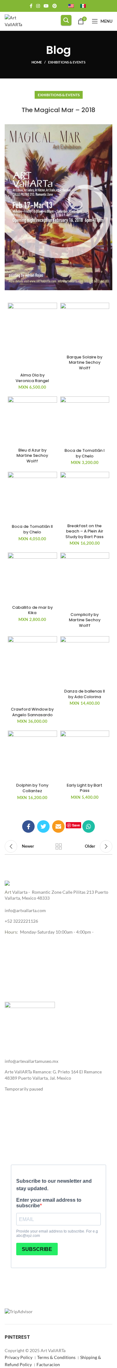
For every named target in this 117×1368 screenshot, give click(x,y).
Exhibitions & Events (66, 62)
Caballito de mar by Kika (32, 610)
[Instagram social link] (38, 6)
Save (76, 825)
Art (8, 892)
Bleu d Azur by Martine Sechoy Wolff (32, 455)
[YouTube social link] (46, 6)
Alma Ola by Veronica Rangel (32, 377)
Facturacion (48, 1364)
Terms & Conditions (56, 1357)
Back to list (58, 846)
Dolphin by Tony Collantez (32, 788)
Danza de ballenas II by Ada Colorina (84, 694)
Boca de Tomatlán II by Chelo (32, 529)
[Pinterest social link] (55, 6)
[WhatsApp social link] (88, 826)
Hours (11, 932)
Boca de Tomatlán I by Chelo (85, 453)
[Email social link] (58, 826)
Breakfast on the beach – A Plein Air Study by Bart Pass (85, 531)
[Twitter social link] (43, 826)
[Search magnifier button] (66, 20)
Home (37, 62)
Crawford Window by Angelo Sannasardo (32, 712)
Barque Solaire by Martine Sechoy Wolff (84, 362)
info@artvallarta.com (25, 910)
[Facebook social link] (31, 6)
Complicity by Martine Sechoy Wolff (84, 620)
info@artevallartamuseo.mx (31, 1061)
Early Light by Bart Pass (84, 788)
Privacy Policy (18, 1357)
